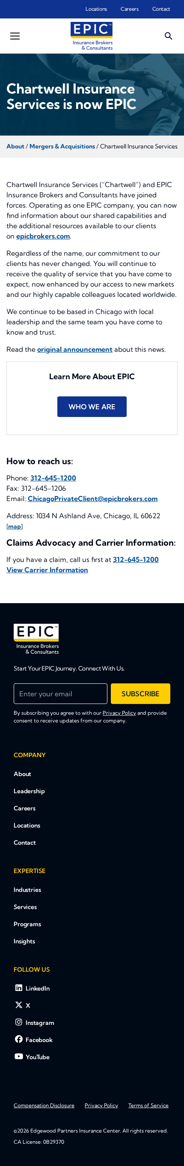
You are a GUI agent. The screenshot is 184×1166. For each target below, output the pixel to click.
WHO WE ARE (92, 406)
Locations (96, 9)
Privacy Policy (119, 713)
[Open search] (168, 36)
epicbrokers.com (43, 236)
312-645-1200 (53, 478)
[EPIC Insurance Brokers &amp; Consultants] (36, 639)
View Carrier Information (47, 569)
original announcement (75, 349)
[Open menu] (15, 36)
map (14, 526)
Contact (161, 9)
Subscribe (141, 693)
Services (25, 907)
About (22, 774)
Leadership (29, 791)
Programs (27, 924)
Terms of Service (148, 1105)
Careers (129, 9)
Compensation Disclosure (44, 1105)
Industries (27, 890)
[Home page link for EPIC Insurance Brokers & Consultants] (92, 35)
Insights (24, 941)
